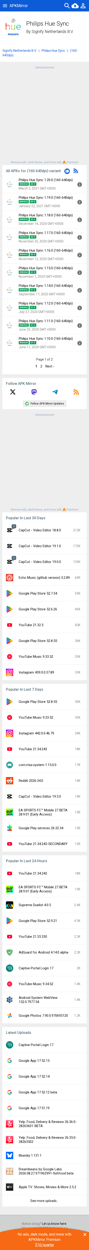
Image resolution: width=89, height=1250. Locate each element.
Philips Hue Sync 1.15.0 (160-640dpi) (46, 268)
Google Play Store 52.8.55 (38, 641)
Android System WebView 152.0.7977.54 (38, 1000)
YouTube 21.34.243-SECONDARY (43, 844)
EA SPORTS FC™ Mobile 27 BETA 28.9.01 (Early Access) (43, 812)
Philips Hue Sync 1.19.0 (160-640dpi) (46, 198)
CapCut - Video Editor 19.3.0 (40, 796)
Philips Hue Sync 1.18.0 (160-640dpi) (46, 215)
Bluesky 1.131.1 (30, 1155)
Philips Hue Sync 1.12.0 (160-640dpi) (46, 303)
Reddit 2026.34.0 (31, 781)
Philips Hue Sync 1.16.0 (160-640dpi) (46, 250)
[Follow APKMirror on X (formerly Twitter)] (13, 393)
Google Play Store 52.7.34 (38, 593)
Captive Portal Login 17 (36, 968)
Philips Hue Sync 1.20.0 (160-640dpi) (46, 180)
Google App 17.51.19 (34, 1108)
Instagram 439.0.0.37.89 (36, 672)
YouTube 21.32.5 (31, 625)
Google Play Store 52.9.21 (38, 921)
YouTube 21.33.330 (33, 937)
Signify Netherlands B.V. (52, 31)
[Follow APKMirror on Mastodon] (34, 393)
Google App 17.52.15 (34, 1061)
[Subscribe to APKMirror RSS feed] (76, 393)
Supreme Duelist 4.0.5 (35, 905)
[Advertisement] (44, 114)
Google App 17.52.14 (34, 1076)
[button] (67, 172)
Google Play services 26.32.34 (41, 828)
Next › (49, 366)
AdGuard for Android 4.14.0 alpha (43, 952)
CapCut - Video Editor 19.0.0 (40, 562)
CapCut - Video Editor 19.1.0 (40, 546)
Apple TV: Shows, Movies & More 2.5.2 (47, 1187)
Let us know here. (54, 1224)
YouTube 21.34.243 (33, 749)
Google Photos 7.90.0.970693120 (43, 1016)
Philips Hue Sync (53, 50)
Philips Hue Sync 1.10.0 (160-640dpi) (46, 339)
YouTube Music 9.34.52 (36, 984)
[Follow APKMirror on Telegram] (55, 393)
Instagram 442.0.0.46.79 (36, 733)
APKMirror (19, 5)
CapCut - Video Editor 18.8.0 (40, 530)
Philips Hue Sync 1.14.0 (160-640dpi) (46, 286)
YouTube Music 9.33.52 (36, 657)
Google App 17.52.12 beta (38, 1092)
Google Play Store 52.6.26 (38, 609)
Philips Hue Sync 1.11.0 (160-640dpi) (46, 321)
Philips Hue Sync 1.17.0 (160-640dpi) (46, 233)
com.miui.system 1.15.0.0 (37, 765)
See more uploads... (44, 1201)
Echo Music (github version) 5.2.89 (44, 578)
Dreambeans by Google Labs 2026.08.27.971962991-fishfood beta (46, 1171)
